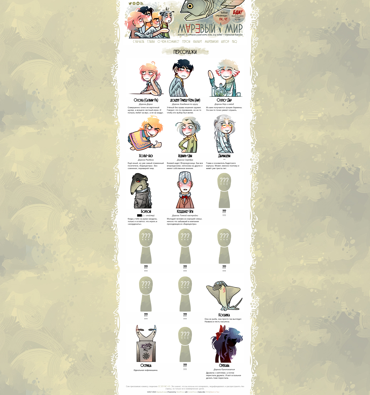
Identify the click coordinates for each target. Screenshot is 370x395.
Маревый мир (185, 19)
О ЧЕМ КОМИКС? (168, 42)
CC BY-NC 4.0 (164, 386)
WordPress (180, 392)
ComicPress (192, 392)
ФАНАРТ (197, 42)
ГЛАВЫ (151, 42)
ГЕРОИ (186, 42)
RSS (207, 392)
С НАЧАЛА (138, 42)
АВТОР (225, 42)
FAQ (234, 42)
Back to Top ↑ (215, 392)
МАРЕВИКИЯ (211, 42)
